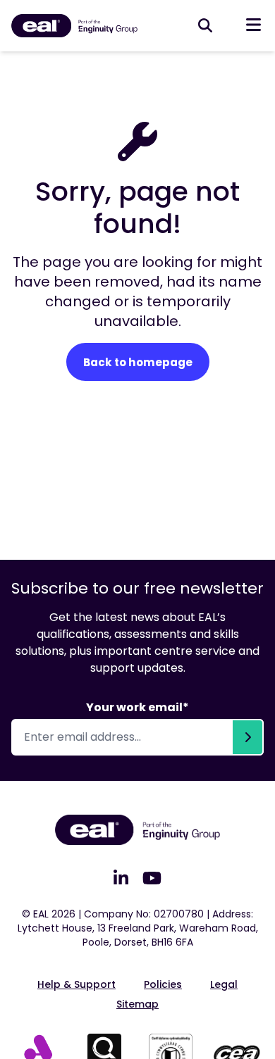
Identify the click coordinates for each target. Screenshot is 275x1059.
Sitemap (137, 1004)
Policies (163, 984)
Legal (224, 984)
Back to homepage (137, 362)
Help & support (76, 984)
